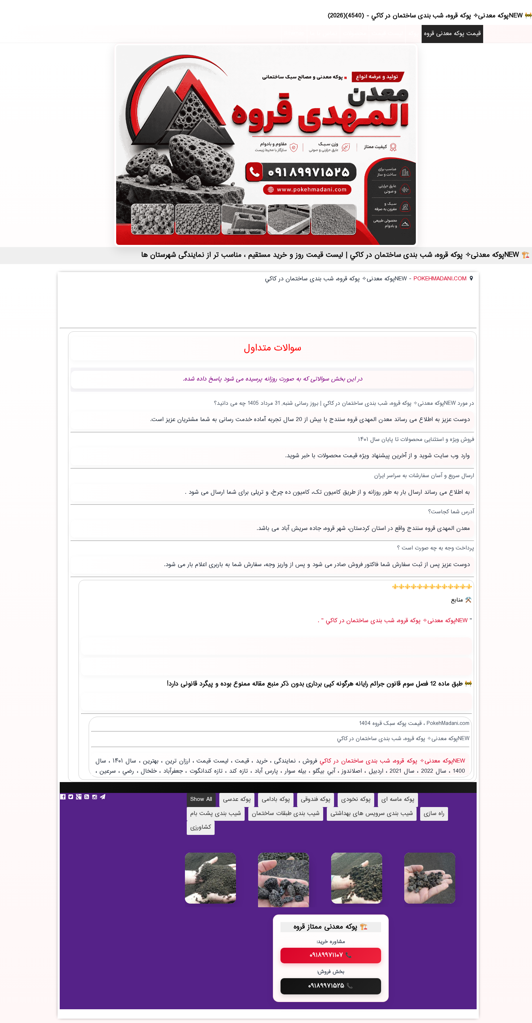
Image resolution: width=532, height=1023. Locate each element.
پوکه (413, 34)
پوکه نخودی (356, 799)
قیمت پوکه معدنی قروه (452, 34)
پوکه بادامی (276, 799)
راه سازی (434, 813)
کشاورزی (200, 827)
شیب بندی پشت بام (215, 813)
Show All (201, 799)
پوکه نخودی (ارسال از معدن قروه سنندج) (367, 883)
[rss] (87, 797)
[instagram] (95, 797)
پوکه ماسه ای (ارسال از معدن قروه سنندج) (221, 887)
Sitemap (294, 34)
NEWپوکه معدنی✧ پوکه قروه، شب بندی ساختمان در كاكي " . (394, 621)
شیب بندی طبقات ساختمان (286, 813)
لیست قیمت (387, 34)
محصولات (354, 34)
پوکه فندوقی (315, 799)
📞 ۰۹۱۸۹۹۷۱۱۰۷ (331, 955)
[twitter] (72, 797)
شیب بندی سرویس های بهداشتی (371, 813)
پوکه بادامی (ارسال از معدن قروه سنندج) (294, 891)
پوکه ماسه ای (397, 799)
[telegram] (103, 797)
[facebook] (64, 797)
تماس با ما (323, 34)
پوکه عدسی (237, 799)
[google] (80, 797)
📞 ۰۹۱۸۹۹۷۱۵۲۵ (330, 986)
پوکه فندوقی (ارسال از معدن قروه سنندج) (440, 883)
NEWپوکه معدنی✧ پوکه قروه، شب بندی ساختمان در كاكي (391, 761)
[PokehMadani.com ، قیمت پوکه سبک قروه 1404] (266, 145)
